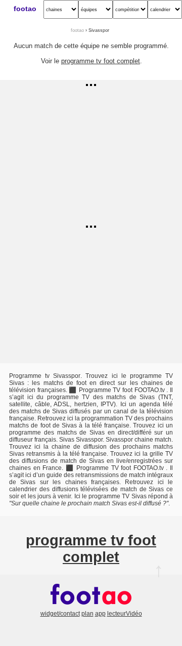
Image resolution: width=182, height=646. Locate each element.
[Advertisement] (91, 151)
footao (25, 9)
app (100, 613)
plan (87, 613)
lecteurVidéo (124, 613)
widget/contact (60, 613)
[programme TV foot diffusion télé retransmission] (91, 606)
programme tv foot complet (100, 61)
